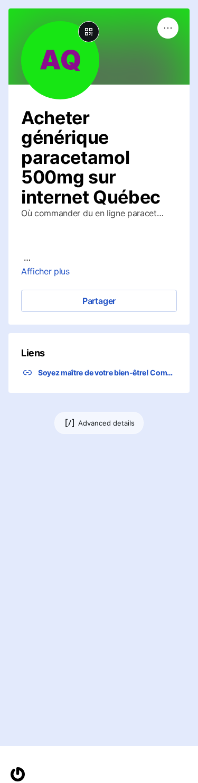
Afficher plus (45, 271)
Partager (99, 301)
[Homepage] (18, 774)
